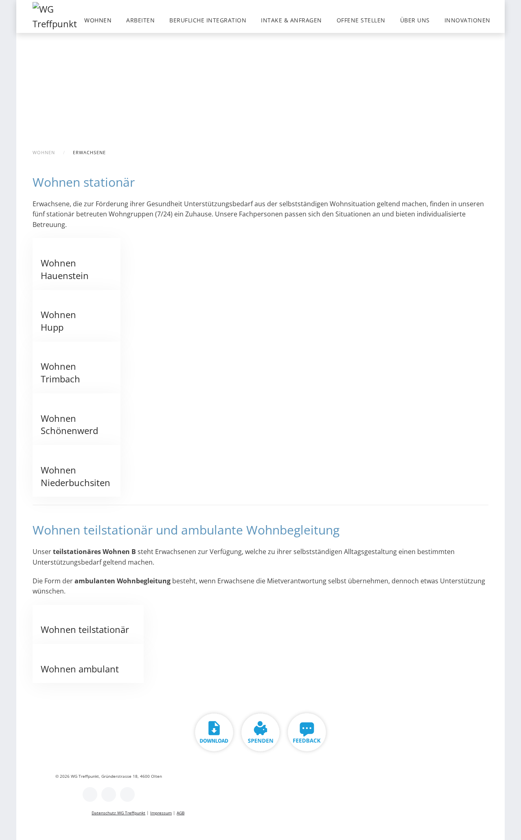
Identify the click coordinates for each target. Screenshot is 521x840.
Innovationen (467, 20)
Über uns (415, 20)
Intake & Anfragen (291, 20)
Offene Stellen (361, 20)
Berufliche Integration (207, 20)
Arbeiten (140, 20)
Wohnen (98, 20)
